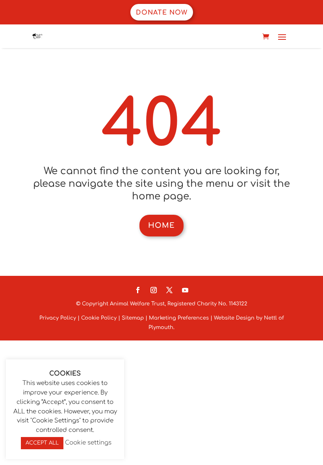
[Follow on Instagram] (153, 290)
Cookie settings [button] (88, 442)
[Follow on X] (169, 290)
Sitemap (133, 318)
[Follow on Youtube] (185, 290)
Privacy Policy (57, 318)
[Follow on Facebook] (138, 290)
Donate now (161, 12)
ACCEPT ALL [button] (42, 443)
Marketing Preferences (179, 318)
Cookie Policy (99, 318)
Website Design (233, 318)
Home (161, 225)
